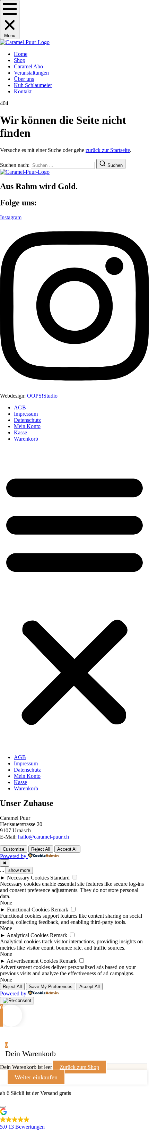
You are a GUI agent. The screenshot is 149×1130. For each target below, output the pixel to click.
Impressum (26, 414)
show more (19, 870)
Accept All (67, 849)
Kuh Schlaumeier (33, 85)
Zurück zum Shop (79, 1067)
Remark (59, 909)
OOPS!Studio (42, 396)
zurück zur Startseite (108, 150)
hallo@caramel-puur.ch (43, 837)
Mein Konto (27, 426)
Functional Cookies (28, 909)
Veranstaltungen (31, 73)
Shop (19, 60)
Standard (60, 878)
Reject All (40, 849)
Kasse (20, 432)
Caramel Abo (28, 66)
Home (20, 54)
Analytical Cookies (28, 935)
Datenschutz (27, 420)
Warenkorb (26, 439)
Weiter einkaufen (36, 1077)
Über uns (24, 79)
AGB (20, 407)
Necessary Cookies (28, 878)
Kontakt (23, 91)
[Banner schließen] (3, 1107)
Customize (13, 849)
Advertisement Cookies (32, 961)
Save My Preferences (50, 986)
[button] (9, 19)
